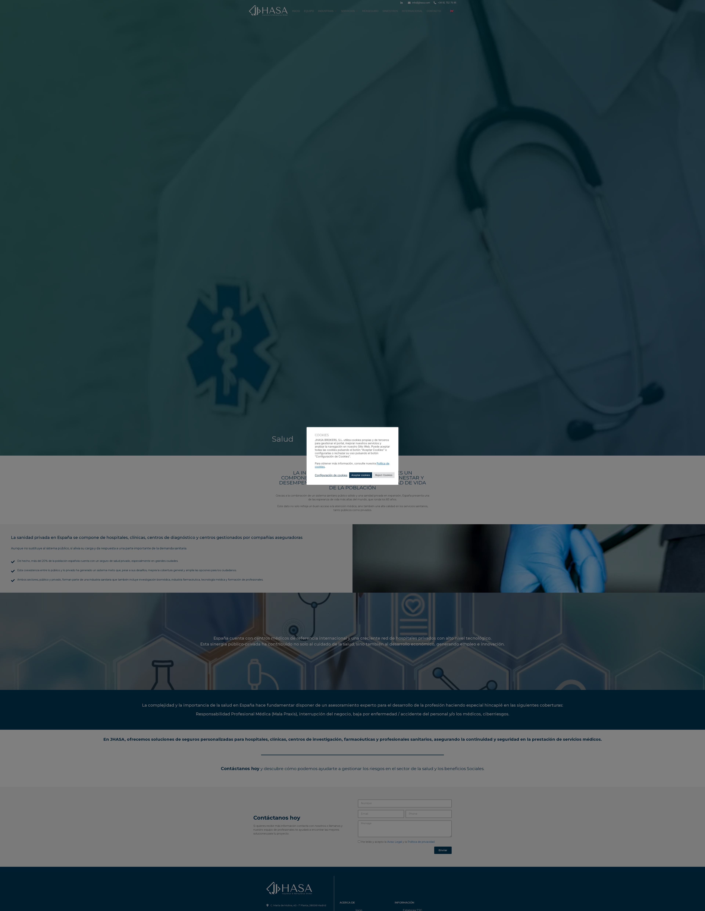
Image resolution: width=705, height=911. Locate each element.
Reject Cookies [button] (383, 475)
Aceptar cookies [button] (360, 475)
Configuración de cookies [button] (331, 475)
